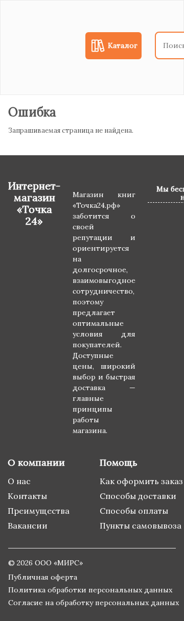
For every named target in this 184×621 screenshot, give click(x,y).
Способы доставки (138, 496)
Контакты (27, 496)
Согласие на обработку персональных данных (93, 602)
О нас (19, 481)
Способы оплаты (134, 511)
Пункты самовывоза (140, 525)
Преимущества (39, 511)
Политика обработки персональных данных (90, 589)
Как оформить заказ (141, 481)
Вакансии (28, 525)
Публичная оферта (42, 577)
